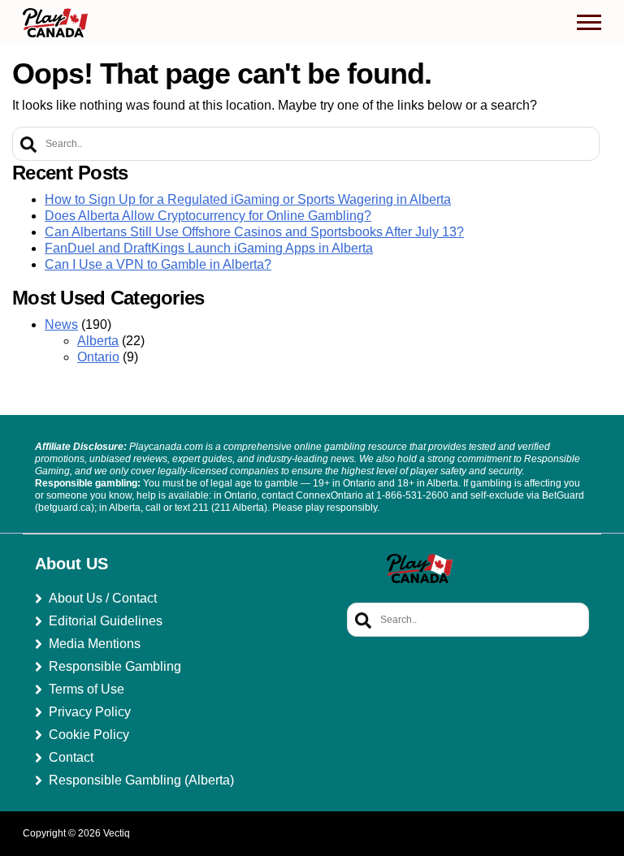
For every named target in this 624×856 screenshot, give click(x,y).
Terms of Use (86, 689)
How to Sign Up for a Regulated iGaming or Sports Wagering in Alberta (248, 199)
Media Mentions (95, 644)
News (61, 324)
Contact (71, 757)
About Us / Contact (103, 598)
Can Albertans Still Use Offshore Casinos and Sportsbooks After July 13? (254, 232)
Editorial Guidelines (105, 621)
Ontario (98, 357)
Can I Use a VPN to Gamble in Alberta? (158, 264)
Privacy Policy (90, 712)
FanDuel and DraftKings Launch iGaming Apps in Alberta (209, 248)
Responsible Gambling (115, 666)
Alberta (98, 341)
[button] (589, 22)
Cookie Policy (89, 734)
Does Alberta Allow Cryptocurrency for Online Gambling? (208, 216)
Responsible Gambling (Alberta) (141, 780)
